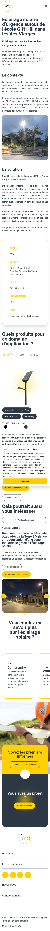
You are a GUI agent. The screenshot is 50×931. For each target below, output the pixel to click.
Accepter (25, 481)
